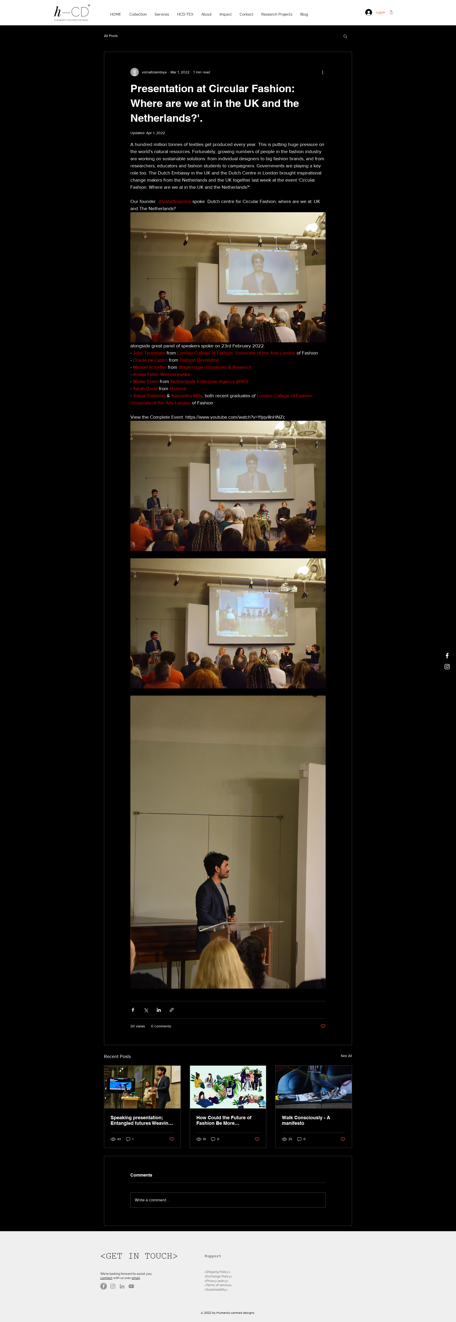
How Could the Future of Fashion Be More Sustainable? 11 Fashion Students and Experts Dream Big (224, 1120)
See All (346, 1056)
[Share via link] (171, 1009)
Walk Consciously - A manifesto (306, 1120)
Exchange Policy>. (219, 1276)
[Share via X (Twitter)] (145, 1009)
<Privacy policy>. (217, 1281)
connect (106, 1278)
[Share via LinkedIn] (158, 1009)
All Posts (111, 36)
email (136, 1278)
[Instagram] (113, 1286)
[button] (391, 12)
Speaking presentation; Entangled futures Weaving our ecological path (141, 1120)
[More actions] (322, 72)
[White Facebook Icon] (447, 655)
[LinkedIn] (122, 1286)
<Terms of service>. (218, 1285)
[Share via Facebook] (132, 1009)
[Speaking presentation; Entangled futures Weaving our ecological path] (142, 1087)
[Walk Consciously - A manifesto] (314, 1087)
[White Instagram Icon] (447, 666)
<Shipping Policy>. (218, 1272)
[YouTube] (131, 1286)
